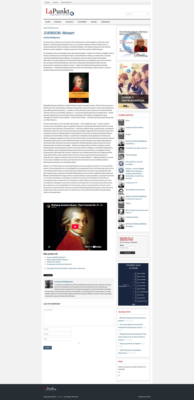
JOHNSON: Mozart (59, 32)
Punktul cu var (53, 28)
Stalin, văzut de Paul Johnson (57, 260)
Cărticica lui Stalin (54, 262)
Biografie (50, 268)
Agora (92, 22)
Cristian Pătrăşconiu (51, 37)
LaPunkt (60, 397)
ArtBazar (104, 22)
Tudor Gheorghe (131, 155)
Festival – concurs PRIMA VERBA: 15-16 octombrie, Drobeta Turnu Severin (135, 171)
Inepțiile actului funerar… (135, 127)
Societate (81, 22)
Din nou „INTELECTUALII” (56, 257)
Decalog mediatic (132, 217)
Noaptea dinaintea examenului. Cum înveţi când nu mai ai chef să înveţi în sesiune (132, 337)
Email (122, 245)
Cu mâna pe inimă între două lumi (59, 264)
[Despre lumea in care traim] (60, 12)
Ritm (128, 121)
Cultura (56, 22)
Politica (68, 22)
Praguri (128, 134)
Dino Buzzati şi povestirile (135, 190)
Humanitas (58, 268)
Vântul (128, 203)
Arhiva (55, 2)
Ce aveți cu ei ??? (131, 183)
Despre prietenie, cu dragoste (130, 343)
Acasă (47, 22)
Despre (47, 2)
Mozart (65, 268)
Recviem (82, 268)
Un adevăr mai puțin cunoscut (136, 148)
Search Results (66, 2)
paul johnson (73, 268)
